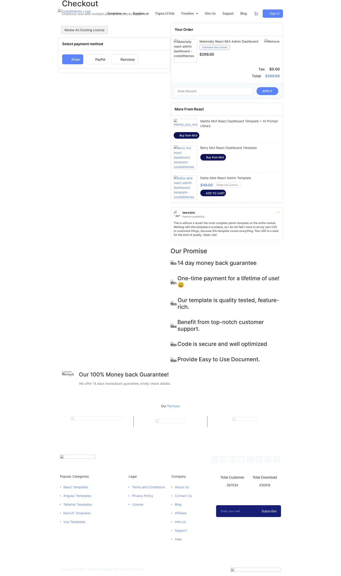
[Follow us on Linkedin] (223, 459)
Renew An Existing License (84, 30)
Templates (114, 13)
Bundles (138, 13)
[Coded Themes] (78, 459)
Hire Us (210, 13)
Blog (243, 13)
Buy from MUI (188, 135)
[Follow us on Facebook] (241, 459)
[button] (273, 13)
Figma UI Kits (165, 13)
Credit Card (72, 59)
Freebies (187, 13)
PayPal (100, 59)
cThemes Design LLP (102, 569)
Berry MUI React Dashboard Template (228, 148)
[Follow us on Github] (215, 459)
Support (227, 13)
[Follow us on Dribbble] (268, 459)
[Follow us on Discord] (259, 459)
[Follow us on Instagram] (250, 459)
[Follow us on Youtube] (277, 459)
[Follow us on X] (232, 459)
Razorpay (128, 59)
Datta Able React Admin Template (225, 178)
